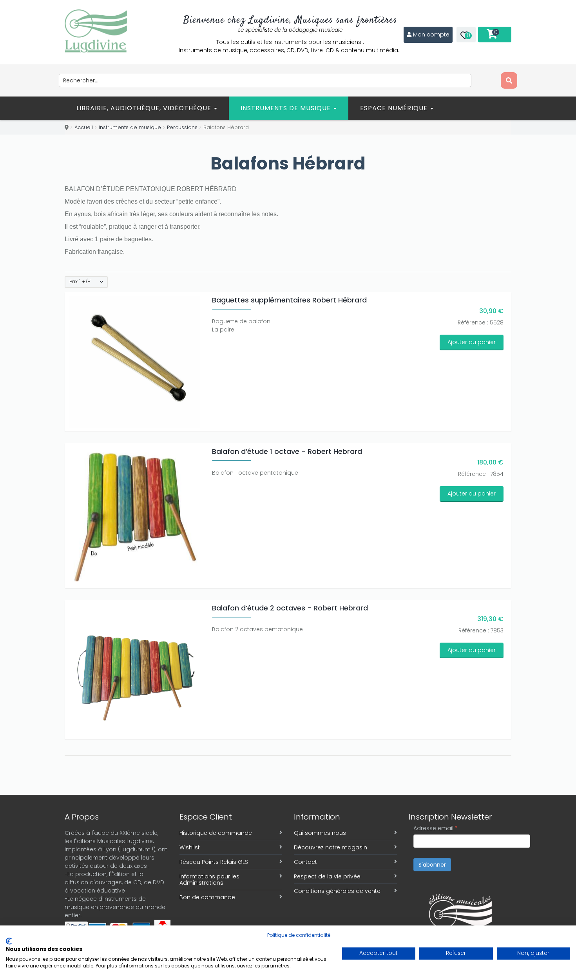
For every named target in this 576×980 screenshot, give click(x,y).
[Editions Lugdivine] (96, 31)
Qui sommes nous (320, 833)
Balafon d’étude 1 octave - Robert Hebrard (287, 451)
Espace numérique (394, 108)
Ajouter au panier (471, 342)
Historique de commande (215, 833)
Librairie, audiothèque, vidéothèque (144, 108)
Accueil (83, 127)
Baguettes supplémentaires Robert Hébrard (289, 300)
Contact (305, 862)
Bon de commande (207, 897)
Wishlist (189, 847)
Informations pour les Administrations (209, 880)
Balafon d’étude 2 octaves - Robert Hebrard (290, 608)
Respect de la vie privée (327, 876)
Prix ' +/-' (80, 281)
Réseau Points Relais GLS (213, 862)
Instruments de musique (287, 108)
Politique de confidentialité (298, 935)
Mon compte (431, 34)
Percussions (182, 127)
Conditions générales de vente (337, 891)
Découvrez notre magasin (330, 847)
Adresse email (435, 828)
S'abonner (432, 865)
